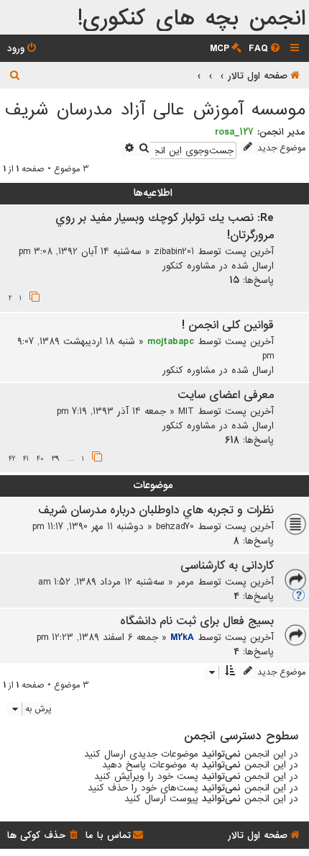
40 (40, 459)
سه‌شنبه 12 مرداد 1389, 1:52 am (101, 582)
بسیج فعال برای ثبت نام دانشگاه (197, 621)
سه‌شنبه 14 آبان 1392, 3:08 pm (80, 251)
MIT (186, 411)
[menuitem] (265, 48)
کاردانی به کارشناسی (227, 566)
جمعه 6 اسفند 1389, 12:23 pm (97, 637)
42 (12, 459)
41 (26, 459)
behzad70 (175, 526)
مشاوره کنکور (189, 265)
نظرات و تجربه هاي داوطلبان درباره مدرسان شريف (156, 510)
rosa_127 (234, 132)
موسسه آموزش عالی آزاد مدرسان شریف (155, 109)
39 (56, 459)
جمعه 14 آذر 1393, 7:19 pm (111, 411)
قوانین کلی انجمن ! (228, 325)
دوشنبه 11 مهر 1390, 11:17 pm (88, 526)
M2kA (182, 637)
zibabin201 (174, 251)
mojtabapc (170, 341)
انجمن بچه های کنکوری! (191, 19)
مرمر (185, 582)
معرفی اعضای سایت (225, 395)
